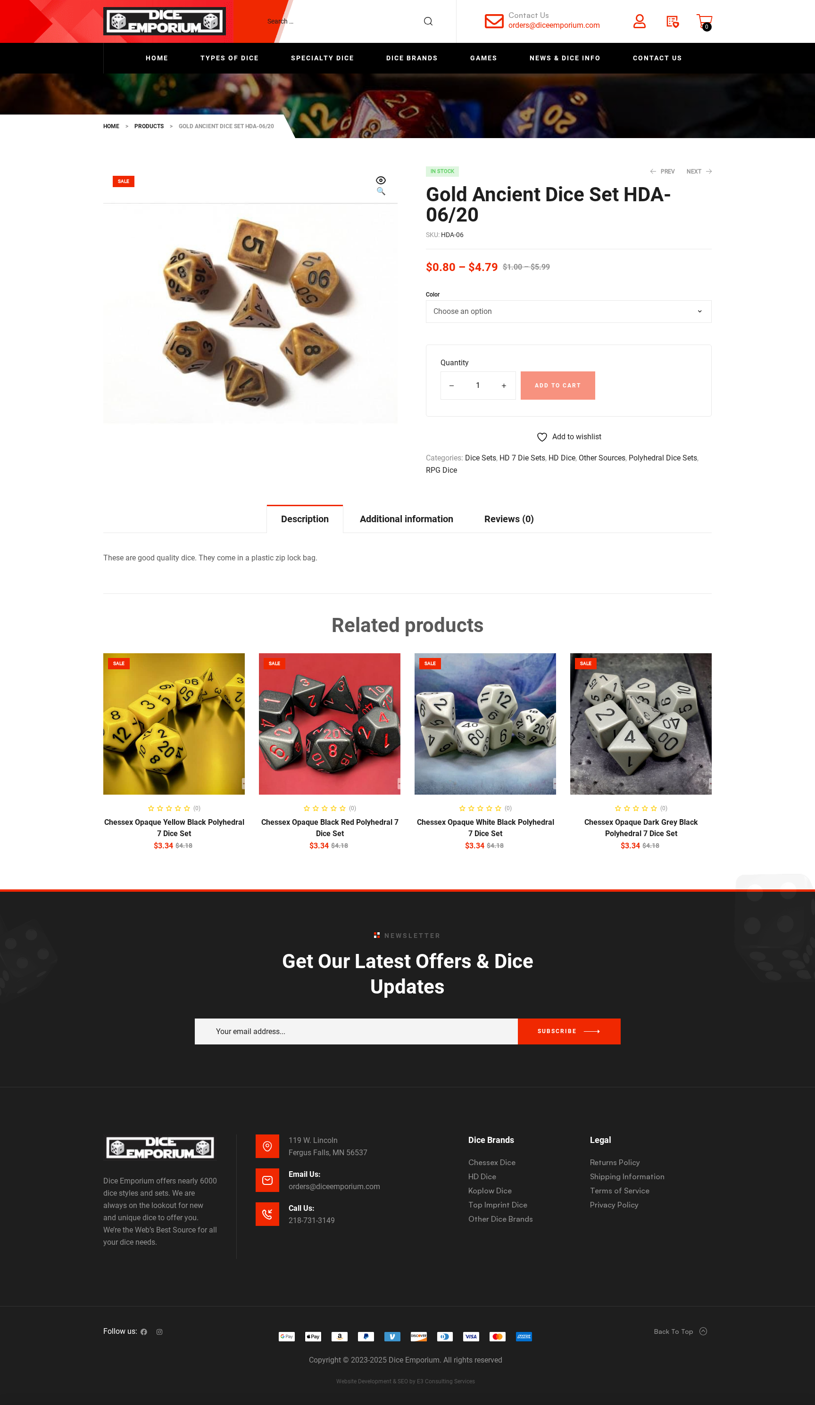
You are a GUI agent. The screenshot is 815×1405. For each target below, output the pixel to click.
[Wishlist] (672, 21)
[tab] (304, 519)
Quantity (455, 362)
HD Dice (562, 457)
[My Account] (639, 21)
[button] (381, 186)
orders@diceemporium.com (554, 25)
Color (433, 294)
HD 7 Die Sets (522, 457)
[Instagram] (159, 1332)
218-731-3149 (312, 1220)
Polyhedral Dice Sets (663, 457)
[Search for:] (354, 21)
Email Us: (305, 1174)
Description (305, 519)
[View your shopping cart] (705, 21)
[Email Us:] (267, 1180)
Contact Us (528, 15)
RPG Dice (441, 470)
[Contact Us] (494, 21)
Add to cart (558, 385)
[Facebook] (143, 1332)
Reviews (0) (509, 519)
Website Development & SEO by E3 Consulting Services (405, 1381)
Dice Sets (480, 457)
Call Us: (302, 1208)
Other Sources (602, 457)
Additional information (406, 519)
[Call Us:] (267, 1214)
